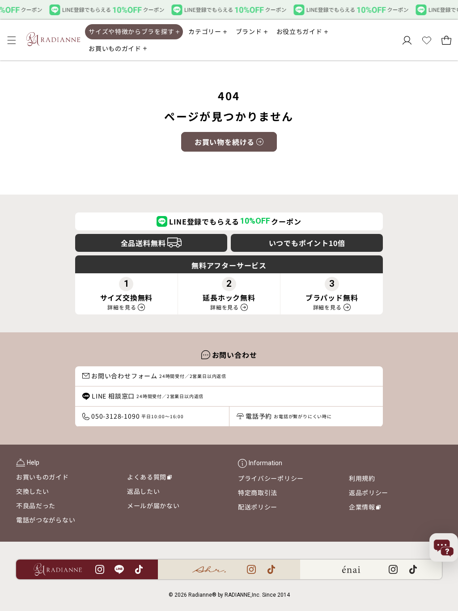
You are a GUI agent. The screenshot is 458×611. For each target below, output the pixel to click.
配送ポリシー (257, 506)
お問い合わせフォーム (158, 375)
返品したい (143, 491)
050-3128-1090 (137, 416)
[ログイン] (407, 40)
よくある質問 (149, 478)
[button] (11, 40)
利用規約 (362, 478)
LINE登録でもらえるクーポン (235, 221)
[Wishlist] (427, 40)
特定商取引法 (257, 492)
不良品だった (35, 505)
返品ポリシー (368, 492)
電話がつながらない (45, 519)
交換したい (32, 491)
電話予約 (289, 416)
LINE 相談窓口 (148, 395)
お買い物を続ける (224, 141)
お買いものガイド (42, 476)
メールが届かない (153, 505)
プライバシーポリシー (271, 478)
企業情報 (365, 508)
